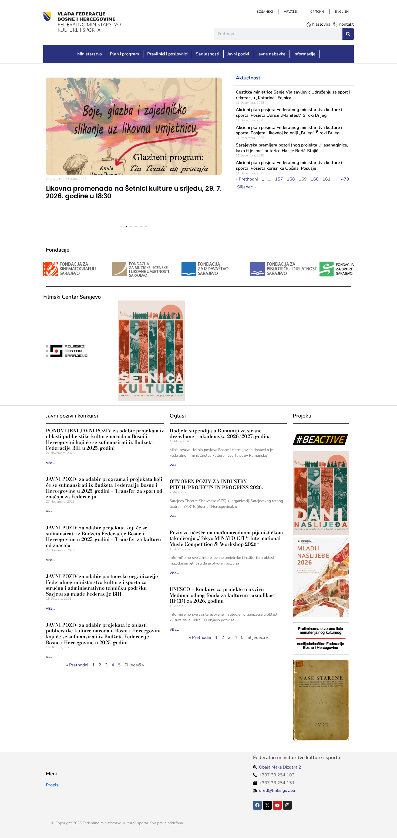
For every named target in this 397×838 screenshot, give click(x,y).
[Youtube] (277, 805)
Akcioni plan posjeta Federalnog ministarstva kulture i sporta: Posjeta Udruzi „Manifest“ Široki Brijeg (289, 112)
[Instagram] (287, 805)
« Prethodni (247, 179)
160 (315, 179)
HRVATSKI (291, 11)
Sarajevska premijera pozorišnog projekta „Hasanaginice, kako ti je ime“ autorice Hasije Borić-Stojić (292, 148)
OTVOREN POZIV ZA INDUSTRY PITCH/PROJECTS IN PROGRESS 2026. (216, 484)
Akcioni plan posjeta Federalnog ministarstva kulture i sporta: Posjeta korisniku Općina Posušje (289, 165)
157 (279, 179)
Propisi (52, 785)
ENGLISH (341, 11)
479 (345, 179)
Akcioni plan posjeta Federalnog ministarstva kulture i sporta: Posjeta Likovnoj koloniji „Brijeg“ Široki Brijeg (289, 130)
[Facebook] (257, 805)
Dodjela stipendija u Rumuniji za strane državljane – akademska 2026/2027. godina (220, 433)
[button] (46, 146)
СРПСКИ (317, 11)
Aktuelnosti (248, 78)
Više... (50, 463)
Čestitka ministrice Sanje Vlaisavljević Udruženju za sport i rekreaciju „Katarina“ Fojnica (293, 95)
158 (291, 179)
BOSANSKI (264, 11)
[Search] (348, 34)
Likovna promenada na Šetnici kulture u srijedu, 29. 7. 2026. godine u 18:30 (134, 192)
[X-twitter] (267, 805)
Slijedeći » (247, 187)
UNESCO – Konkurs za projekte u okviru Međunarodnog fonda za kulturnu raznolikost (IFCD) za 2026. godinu (222, 595)
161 (326, 179)
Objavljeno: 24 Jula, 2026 (66, 178)
